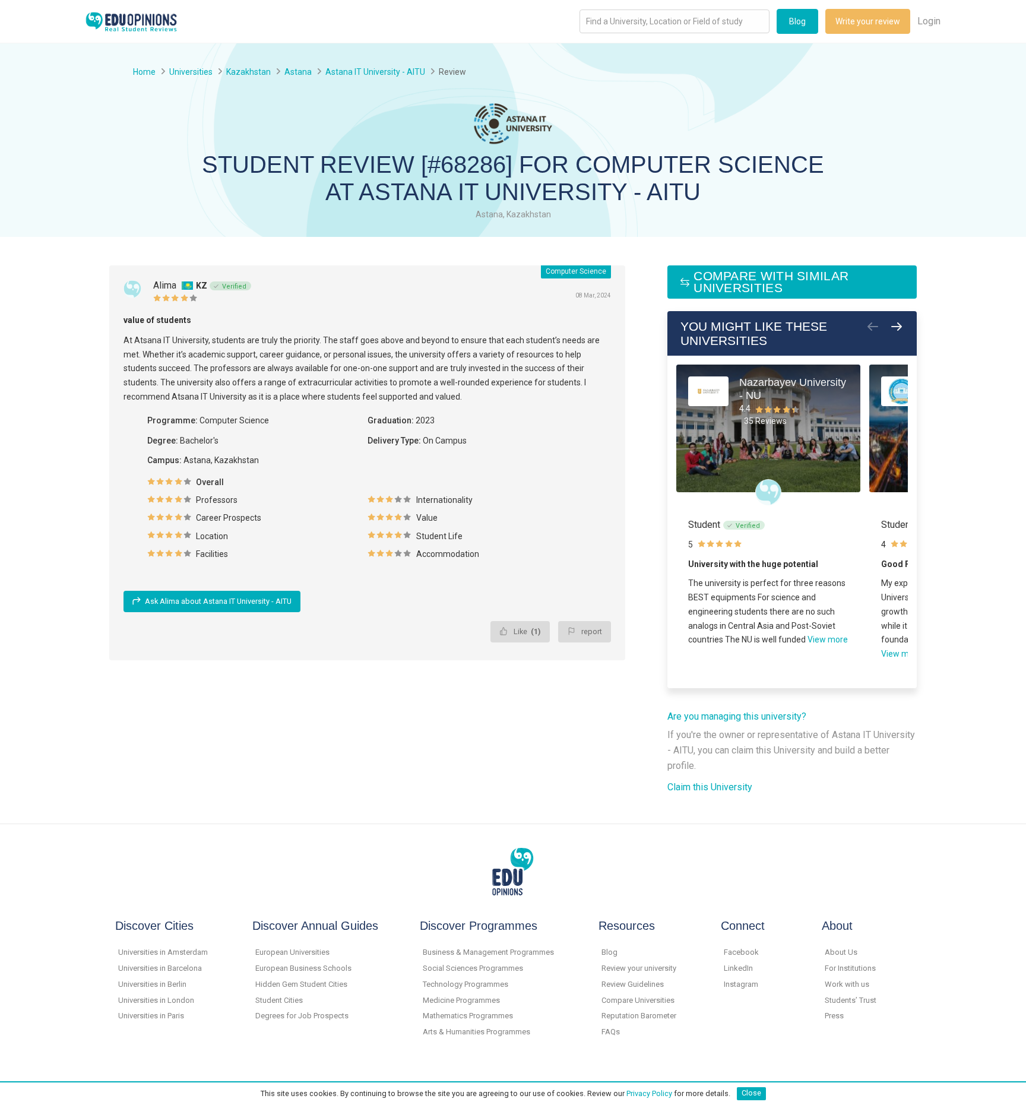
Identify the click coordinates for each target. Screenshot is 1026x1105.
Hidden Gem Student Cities (301, 984)
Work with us (847, 984)
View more (828, 639)
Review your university (638, 968)
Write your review (867, 21)
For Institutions (850, 968)
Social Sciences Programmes (473, 968)
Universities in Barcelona (160, 968)
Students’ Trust (850, 1000)
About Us (841, 952)
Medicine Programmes (461, 1000)
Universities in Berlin (152, 984)
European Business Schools (303, 968)
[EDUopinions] (131, 20)
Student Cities (279, 1000)
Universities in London (156, 1000)
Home (144, 72)
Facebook (741, 952)
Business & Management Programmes (488, 952)
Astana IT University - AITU (375, 72)
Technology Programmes (465, 984)
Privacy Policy (649, 1092)
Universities (191, 72)
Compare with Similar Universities (771, 282)
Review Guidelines (632, 984)
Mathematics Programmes (468, 1015)
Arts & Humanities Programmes (476, 1031)
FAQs (610, 1031)
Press (834, 1015)
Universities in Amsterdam (163, 952)
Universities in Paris (151, 1015)
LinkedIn (738, 968)
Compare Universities (637, 1000)
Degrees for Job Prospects (302, 1015)
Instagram (741, 984)
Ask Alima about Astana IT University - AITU (218, 601)
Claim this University (709, 787)
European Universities (292, 952)
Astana (298, 72)
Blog (797, 21)
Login (928, 21)
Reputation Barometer (638, 1015)
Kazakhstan (248, 72)
